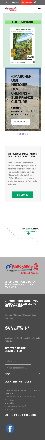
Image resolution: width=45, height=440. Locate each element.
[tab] (17, 133)
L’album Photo (22, 22)
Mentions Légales (12, 338)
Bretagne (8, 315)
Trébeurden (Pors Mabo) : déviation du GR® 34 (22, 390)
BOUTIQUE (15, 2)
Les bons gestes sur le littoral (15, 406)
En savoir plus (20, 121)
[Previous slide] (7, 99)
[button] (35, 2)
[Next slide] (37, 99)
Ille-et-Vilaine (29, 315)
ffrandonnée (27, 2)
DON (5, 2)
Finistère (17, 315)
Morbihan (9, 318)
